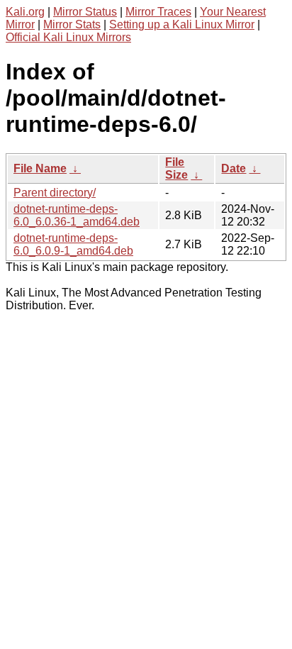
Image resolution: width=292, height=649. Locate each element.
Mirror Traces (158, 12)
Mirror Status (85, 12)
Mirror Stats (72, 24)
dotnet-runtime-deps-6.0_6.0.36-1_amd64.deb (76, 215)
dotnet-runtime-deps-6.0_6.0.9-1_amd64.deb (73, 244)
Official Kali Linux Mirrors (68, 37)
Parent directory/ (54, 193)
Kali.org (25, 12)
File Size (176, 168)
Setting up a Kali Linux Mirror (181, 24)
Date (233, 168)
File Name (40, 168)
